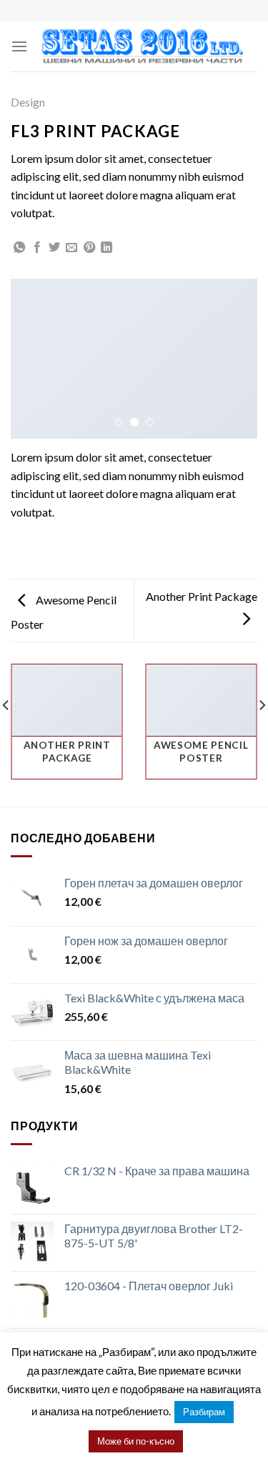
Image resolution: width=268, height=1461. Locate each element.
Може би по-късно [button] (135, 1441)
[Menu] (19, 46)
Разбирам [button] (204, 1411)
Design (28, 102)
